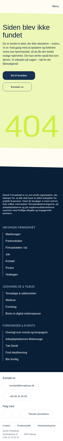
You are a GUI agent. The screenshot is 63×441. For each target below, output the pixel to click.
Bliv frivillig (12, 359)
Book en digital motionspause (23, 313)
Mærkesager (13, 234)
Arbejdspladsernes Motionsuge (24, 339)
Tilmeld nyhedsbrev (38, 414)
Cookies (6, 426)
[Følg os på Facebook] (16, 414)
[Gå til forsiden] (12, 6)
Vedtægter (12, 274)
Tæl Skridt (12, 345)
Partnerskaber (14, 240)
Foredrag (11, 306)
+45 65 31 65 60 (18, 396)
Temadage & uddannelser (21, 293)
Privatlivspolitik (24, 426)
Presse (10, 267)
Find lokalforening (16, 352)
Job (8, 254)
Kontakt (10, 261)
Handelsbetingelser (47, 426)
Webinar (11, 300)
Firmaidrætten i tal (16, 247)
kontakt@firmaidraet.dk (22, 385)
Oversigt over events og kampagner (27, 332)
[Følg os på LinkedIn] (7, 414)
